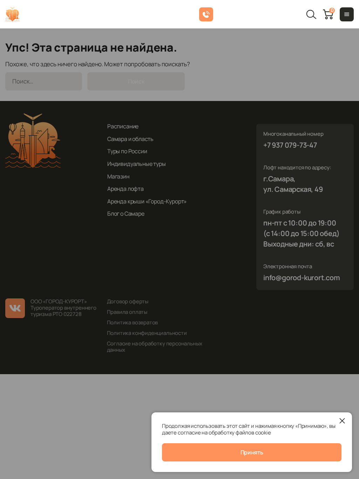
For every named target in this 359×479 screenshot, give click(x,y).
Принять (252, 452)
